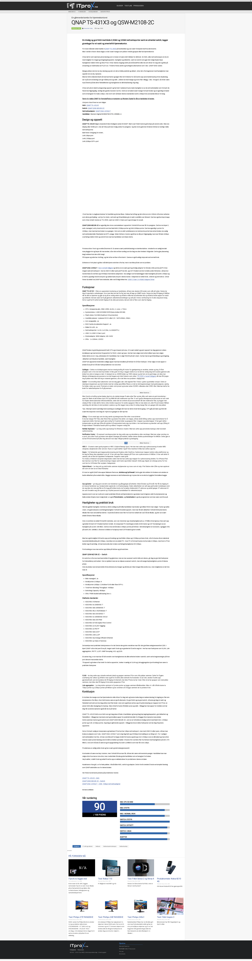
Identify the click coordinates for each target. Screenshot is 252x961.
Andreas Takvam (72, 919)
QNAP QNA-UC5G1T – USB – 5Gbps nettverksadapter (101, 784)
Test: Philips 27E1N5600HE (81, 917)
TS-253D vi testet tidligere (146, 376)
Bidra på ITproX (105, 11)
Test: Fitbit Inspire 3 (165, 917)
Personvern (81, 950)
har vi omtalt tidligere (106, 268)
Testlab (128, 5)
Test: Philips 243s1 (135, 917)
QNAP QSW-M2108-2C (96, 108)
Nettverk (98, 846)
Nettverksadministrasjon (109, 846)
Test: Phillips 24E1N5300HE (110, 917)
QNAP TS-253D (110, 49)
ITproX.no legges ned (78, 878)
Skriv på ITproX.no (124, 946)
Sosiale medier (93, 11)
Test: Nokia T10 (105, 878)
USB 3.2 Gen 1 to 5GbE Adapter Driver (141, 279)
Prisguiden (138, 5)
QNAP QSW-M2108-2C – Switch (93, 781)
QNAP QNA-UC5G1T (103, 111)
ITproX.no (122, 943)
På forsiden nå (77, 856)
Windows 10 (71, 11)
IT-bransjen (82, 11)
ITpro (87, 6)
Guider (120, 5)
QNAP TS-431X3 (92, 105)
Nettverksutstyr (123, 846)
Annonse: (250, 2)
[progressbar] (145, 804)
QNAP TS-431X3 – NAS (90, 778)
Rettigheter (73, 950)
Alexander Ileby (88, 28)
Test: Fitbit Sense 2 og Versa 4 (140, 878)
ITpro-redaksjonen (73, 881)
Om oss (121, 951)
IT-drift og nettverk (87, 846)
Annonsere (122, 954)
